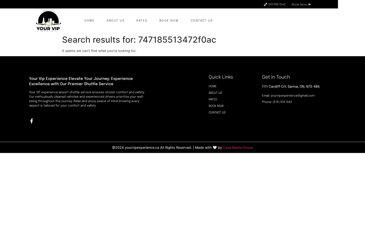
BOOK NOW (169, 20)
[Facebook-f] (31, 121)
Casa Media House (238, 147)
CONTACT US (202, 20)
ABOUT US (115, 20)
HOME (89, 20)
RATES (141, 20)
